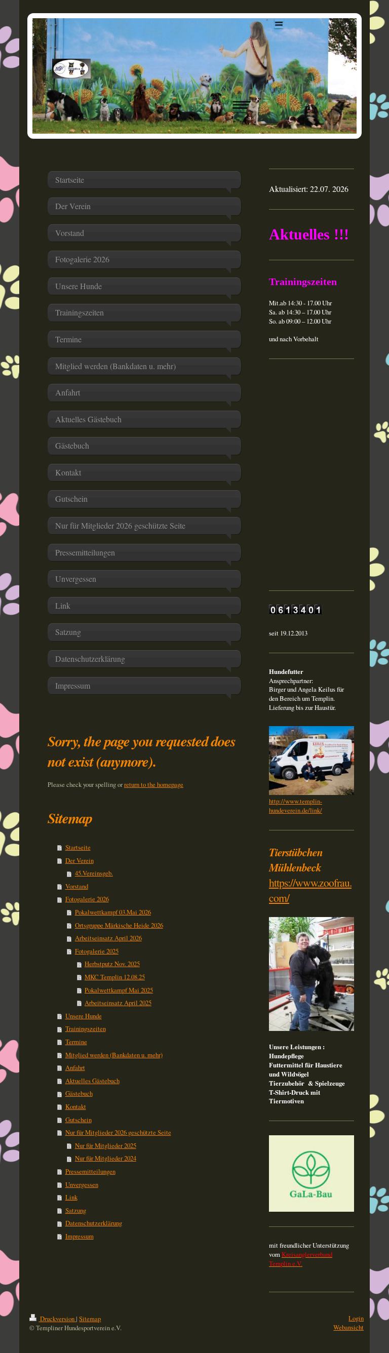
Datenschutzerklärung (93, 1222)
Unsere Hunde (83, 1015)
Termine (76, 1041)
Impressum (79, 1236)
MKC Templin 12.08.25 (115, 976)
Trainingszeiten (85, 1028)
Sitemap (90, 1318)
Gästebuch (79, 1093)
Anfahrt (75, 1067)
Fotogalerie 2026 (87, 898)
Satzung (75, 1210)
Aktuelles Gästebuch (92, 1080)
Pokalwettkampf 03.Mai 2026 (113, 912)
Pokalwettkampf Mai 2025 (119, 989)
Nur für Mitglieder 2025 (105, 1145)
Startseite (78, 847)
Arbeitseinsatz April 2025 (118, 1002)
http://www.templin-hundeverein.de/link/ (295, 806)
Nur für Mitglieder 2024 (105, 1158)
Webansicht (348, 1327)
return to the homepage (153, 784)
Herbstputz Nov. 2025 (112, 963)
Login (356, 1318)
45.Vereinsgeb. (94, 873)
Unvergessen (81, 1184)
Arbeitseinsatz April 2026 (108, 937)
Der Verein (79, 860)
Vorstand (76, 886)
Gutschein (78, 1119)
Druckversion (57, 1318)
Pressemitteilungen (90, 1171)
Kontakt (75, 1106)
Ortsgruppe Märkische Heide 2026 (119, 925)
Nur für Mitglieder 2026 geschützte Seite (118, 1132)
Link (71, 1197)
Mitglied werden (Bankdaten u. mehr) (114, 1054)
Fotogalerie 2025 (97, 951)
